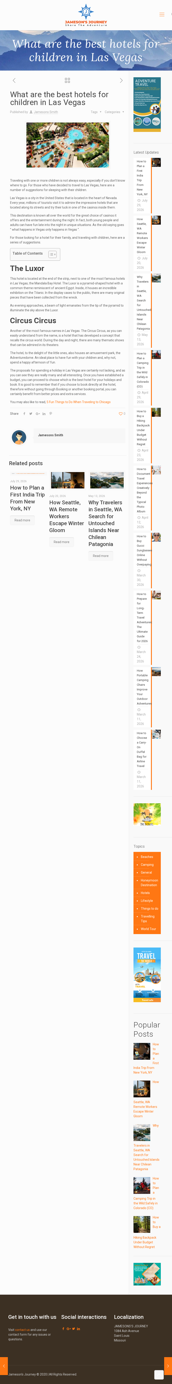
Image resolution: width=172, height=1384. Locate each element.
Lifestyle (147, 901)
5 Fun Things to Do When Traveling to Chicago (79, 402)
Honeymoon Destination (149, 883)
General (146, 872)
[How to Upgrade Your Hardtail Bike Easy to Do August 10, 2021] (4, 1366)
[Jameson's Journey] (86, 14)
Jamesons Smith (46, 112)
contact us (22, 1330)
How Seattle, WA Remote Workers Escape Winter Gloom (66, 516)
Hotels (145, 893)
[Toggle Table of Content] (50, 254)
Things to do (149, 908)
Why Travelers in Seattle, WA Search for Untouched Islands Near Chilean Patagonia (105, 523)
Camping (147, 864)
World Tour (148, 929)
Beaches (147, 857)
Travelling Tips (148, 919)
